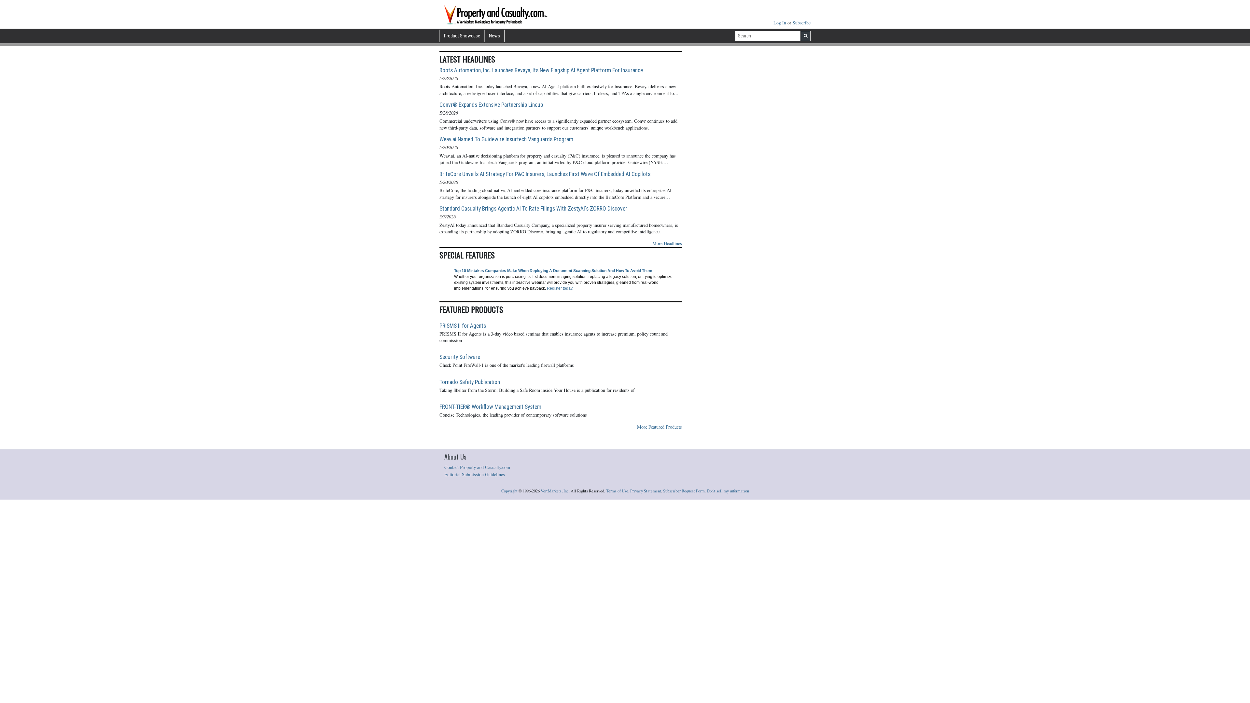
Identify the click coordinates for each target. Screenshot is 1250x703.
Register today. (560, 288)
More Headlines (667, 243)
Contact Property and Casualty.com (477, 467)
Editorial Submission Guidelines (474, 474)
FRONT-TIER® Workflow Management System (490, 407)
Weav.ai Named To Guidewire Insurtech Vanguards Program (506, 139)
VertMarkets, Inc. (555, 491)
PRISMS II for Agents (462, 326)
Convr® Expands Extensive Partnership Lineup (491, 105)
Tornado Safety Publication (469, 382)
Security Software (459, 357)
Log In (780, 23)
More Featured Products (659, 427)
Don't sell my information (728, 491)
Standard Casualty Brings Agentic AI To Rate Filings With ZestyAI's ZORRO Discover (533, 208)
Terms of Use (617, 491)
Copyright (509, 491)
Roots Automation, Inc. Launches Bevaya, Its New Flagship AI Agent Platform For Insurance (541, 70)
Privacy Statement (645, 491)
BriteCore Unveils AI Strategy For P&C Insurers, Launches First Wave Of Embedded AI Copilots (544, 174)
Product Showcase (462, 36)
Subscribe (802, 23)
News (494, 36)
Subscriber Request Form (684, 491)
